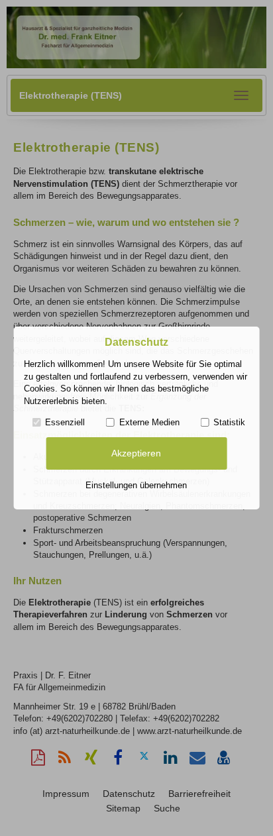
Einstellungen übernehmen (136, 485)
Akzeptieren (136, 453)
